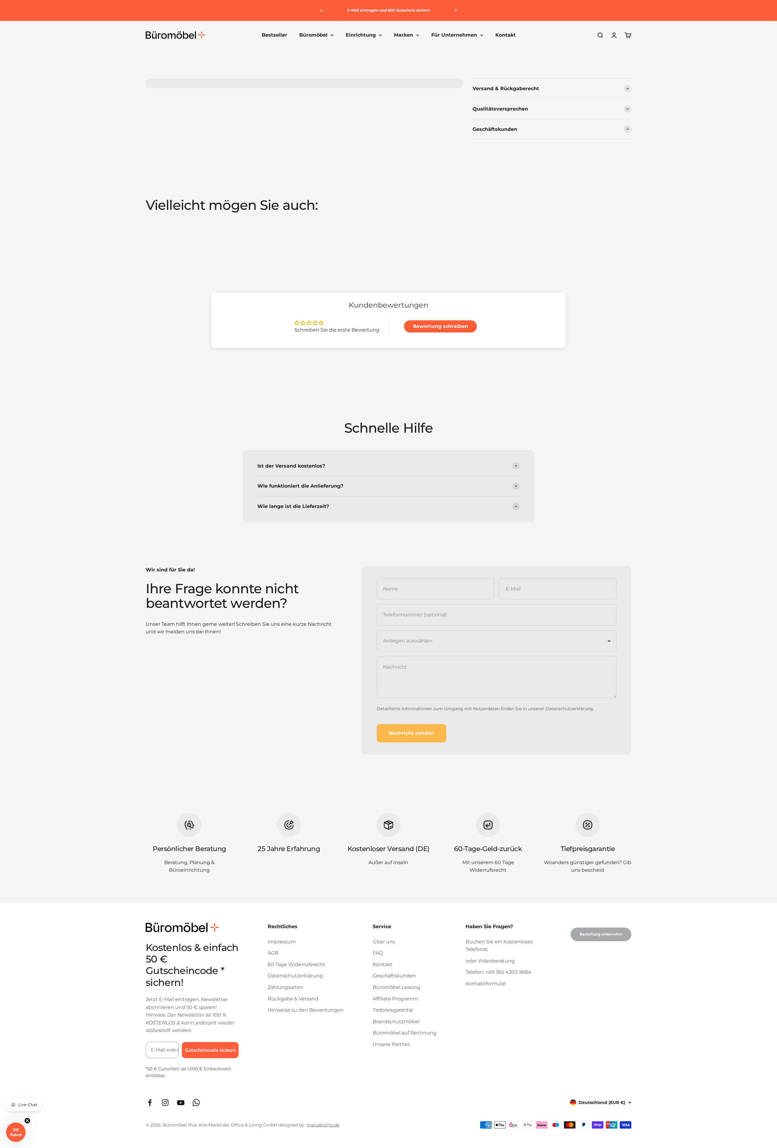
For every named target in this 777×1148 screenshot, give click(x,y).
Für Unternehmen (454, 35)
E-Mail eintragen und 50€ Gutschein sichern (388, 10)
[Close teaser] (27, 1121)
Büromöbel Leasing (396, 987)
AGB (273, 953)
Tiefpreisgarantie (393, 1010)
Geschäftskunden (394, 976)
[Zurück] (321, 10)
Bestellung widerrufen (601, 934)
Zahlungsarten (286, 987)
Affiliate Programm (395, 999)
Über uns (384, 942)
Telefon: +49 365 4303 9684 (498, 972)
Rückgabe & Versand (293, 999)
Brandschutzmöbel (396, 1021)
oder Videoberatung (490, 961)
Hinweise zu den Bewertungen (306, 1010)
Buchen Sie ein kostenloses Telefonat (499, 945)
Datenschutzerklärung (569, 708)
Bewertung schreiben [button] (440, 326)
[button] (15, 1132)
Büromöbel (313, 35)
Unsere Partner (391, 1044)
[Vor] (456, 10)
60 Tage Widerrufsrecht (296, 964)
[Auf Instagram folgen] (165, 1103)
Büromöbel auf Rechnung (404, 1033)
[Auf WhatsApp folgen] (196, 1103)
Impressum (282, 942)
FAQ (378, 953)
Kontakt (505, 35)
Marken (403, 35)
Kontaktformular (486, 983)
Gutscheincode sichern (210, 1050)
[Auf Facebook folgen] (150, 1103)
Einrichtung (361, 35)
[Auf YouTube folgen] (181, 1103)
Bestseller (274, 35)
